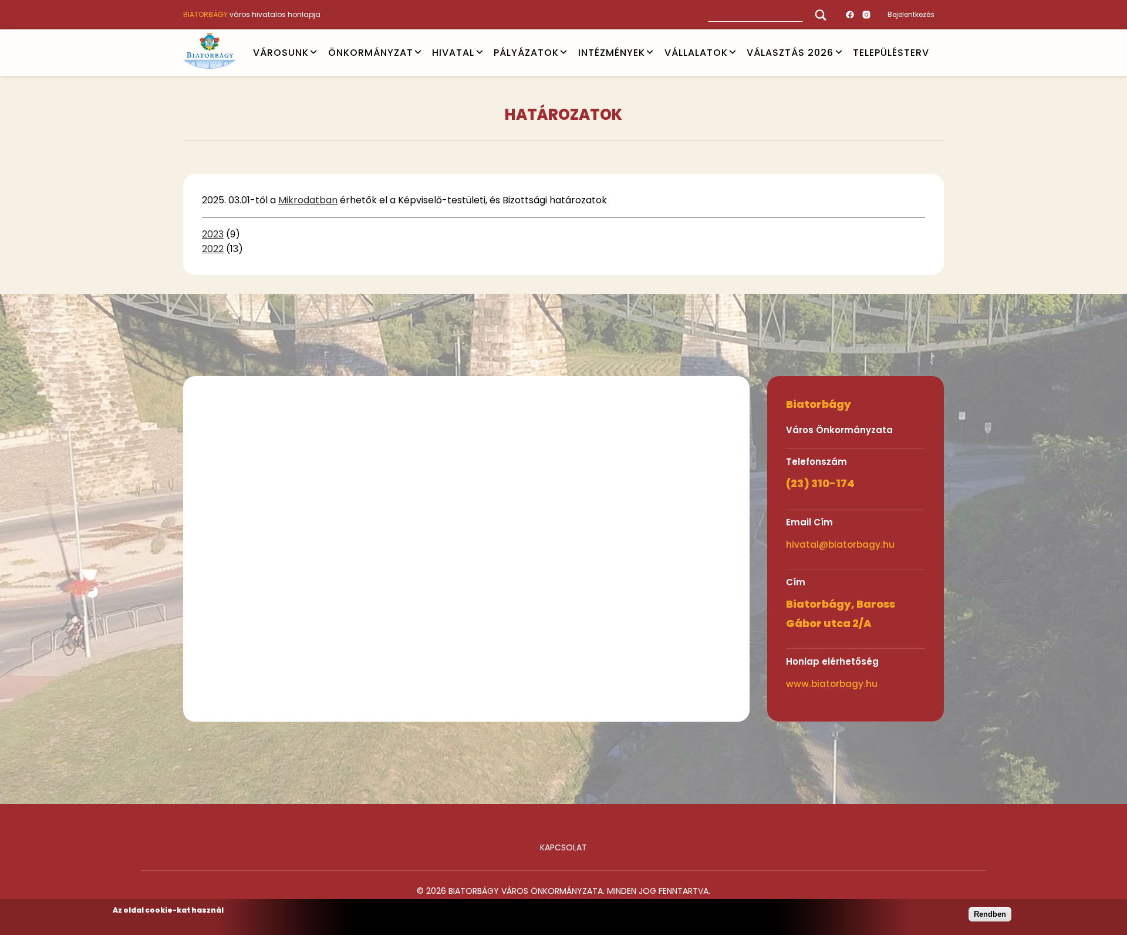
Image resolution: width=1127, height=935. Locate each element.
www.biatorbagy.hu (832, 684)
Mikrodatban (308, 200)
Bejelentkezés (911, 14)
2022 (213, 249)
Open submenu (313, 52)
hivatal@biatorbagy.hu (840, 544)
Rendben (990, 914)
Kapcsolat (563, 847)
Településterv (891, 52)
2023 (213, 234)
